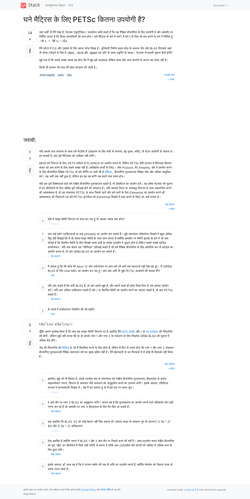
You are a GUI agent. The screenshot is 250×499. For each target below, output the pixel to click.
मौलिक (108, 172)
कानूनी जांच (169, 75)
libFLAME (128, 331)
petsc (61, 75)
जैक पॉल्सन (169, 364)
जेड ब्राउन (169, 204)
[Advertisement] (106, 107)
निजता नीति (105, 489)
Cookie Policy (88, 489)
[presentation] (52, 41)
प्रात (53, 314)
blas (69, 75)
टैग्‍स (70, 5)
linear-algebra (47, 75)
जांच (53, 275)
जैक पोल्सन (56, 473)
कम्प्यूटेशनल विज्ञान (55, 5)
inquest (54, 223)
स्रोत (171, 79)
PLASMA (152, 331)
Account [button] (219, 5)
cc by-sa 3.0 (191, 489)
